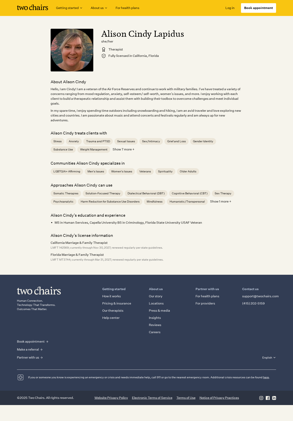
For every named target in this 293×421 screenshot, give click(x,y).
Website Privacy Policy (111, 398)
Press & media (159, 310)
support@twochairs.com (260, 296)
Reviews (155, 325)
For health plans (127, 8)
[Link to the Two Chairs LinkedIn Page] (274, 398)
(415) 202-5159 (253, 303)
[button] (69, 8)
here (266, 377)
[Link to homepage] (32, 8)
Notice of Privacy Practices (219, 398)
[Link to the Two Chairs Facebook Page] (268, 398)
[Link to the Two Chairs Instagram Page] (261, 398)
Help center (111, 318)
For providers (205, 303)
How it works (111, 296)
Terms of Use (186, 398)
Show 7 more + (124, 149)
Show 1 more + (220, 201)
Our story (155, 296)
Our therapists (112, 310)
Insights (155, 318)
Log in (230, 8)
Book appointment (258, 8)
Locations (156, 303)
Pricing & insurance (116, 303)
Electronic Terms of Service (152, 398)
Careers (154, 332)
